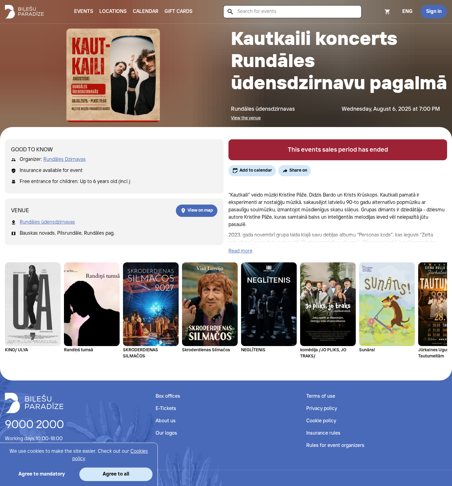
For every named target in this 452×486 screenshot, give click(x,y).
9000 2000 (34, 425)
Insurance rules (323, 433)
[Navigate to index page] (24, 11)
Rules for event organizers (335, 445)
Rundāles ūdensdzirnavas (47, 222)
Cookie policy (321, 421)
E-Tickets (166, 408)
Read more (240, 251)
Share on (298, 170)
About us (166, 421)
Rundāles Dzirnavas (64, 159)
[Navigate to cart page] (379, 11)
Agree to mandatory (41, 474)
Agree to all (116, 474)
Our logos (166, 433)
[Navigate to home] (34, 403)
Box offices (168, 396)
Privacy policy (321, 408)
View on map (200, 210)
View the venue (246, 118)
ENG (407, 11)
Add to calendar (256, 170)
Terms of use (320, 396)
